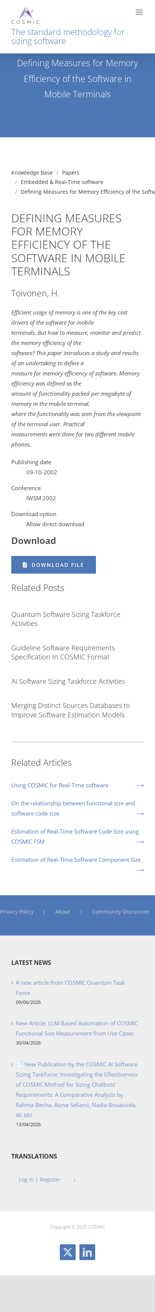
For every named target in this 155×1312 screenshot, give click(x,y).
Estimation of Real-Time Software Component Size (76, 859)
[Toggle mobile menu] (140, 12)
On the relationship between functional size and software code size (73, 808)
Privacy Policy (16, 911)
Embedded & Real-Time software (62, 181)
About (62, 911)
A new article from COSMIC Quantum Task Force (70, 987)
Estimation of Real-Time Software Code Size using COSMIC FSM (75, 836)
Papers (70, 172)
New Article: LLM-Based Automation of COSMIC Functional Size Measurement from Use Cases (77, 1028)
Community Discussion (121, 911)
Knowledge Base (32, 172)
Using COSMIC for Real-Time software (59, 785)
